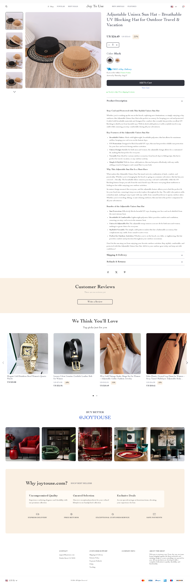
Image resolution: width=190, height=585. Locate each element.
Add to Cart (145, 83)
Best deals (73, 6)
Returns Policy (94, 558)
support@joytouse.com (67, 555)
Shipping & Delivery (96, 555)
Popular (61, 6)
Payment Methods (96, 561)
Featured (132, 6)
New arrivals (118, 6)
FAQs (91, 564)
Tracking (92, 567)
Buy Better (95, 412)
